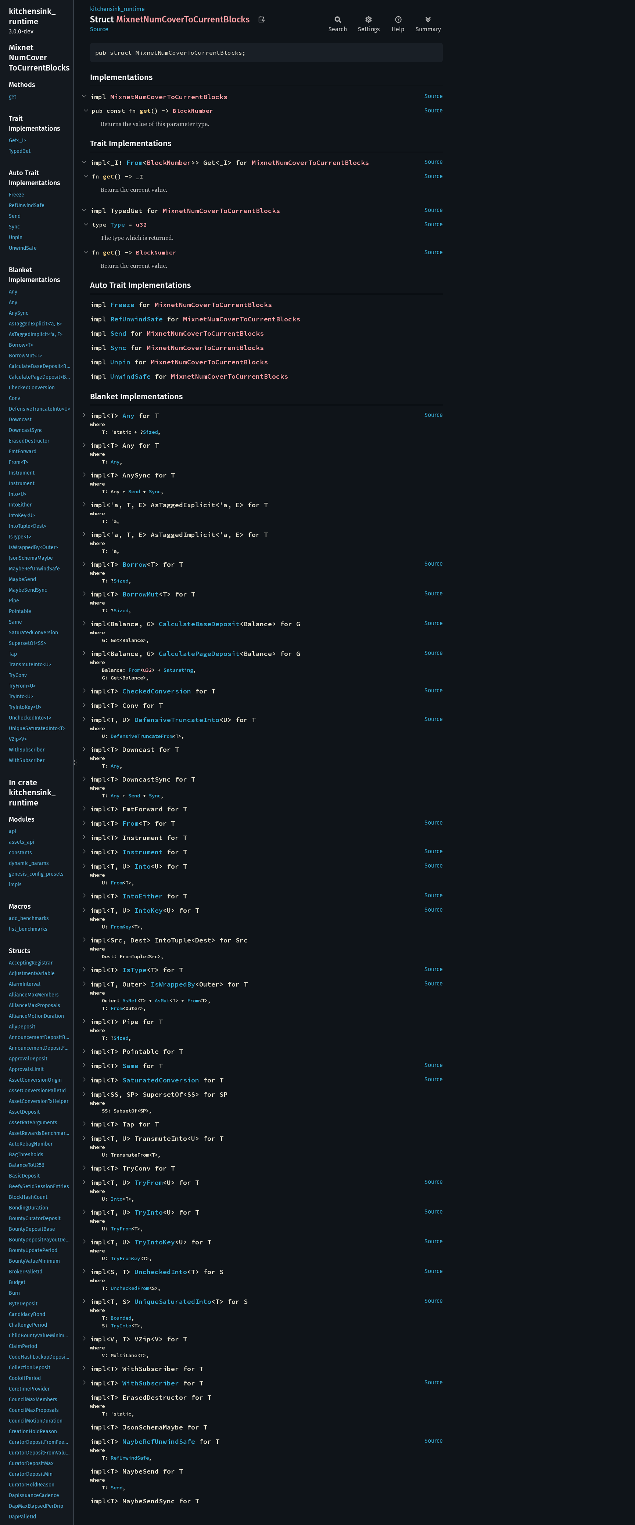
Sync (118, 347)
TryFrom (148, 1182)
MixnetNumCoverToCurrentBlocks (168, 97)
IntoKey (148, 910)
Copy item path (261, 19)
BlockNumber (193, 110)
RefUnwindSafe (136, 319)
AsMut (162, 1000)
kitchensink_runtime (117, 9)
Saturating (178, 670)
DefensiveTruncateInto (176, 719)
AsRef (129, 1000)
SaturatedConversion (160, 1080)
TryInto (148, 1212)
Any (128, 415)
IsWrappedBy (173, 984)
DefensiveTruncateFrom (141, 736)
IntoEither (142, 896)
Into (142, 866)
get (145, 110)
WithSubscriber (150, 1383)
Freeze (122, 304)
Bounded (121, 1318)
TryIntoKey (154, 1242)
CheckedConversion (156, 691)
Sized (150, 432)
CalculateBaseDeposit (199, 624)
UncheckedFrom (130, 1288)
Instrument (142, 852)
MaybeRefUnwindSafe (158, 1441)
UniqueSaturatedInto (172, 1301)
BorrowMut (140, 594)
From (134, 162)
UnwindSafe (130, 376)
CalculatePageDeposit (199, 653)
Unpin (120, 362)
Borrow (134, 564)
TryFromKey (125, 1258)
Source (99, 29)
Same (130, 1065)
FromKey (121, 926)
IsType (134, 970)
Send (118, 333)
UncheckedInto (160, 1272)
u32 (141, 224)
